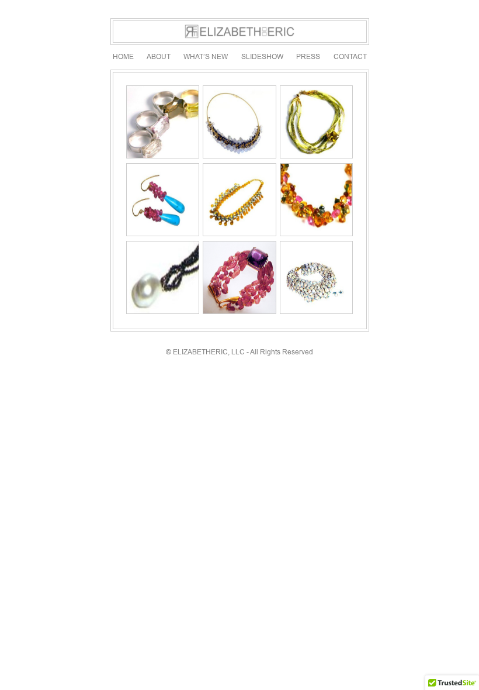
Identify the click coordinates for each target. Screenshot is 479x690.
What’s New (205, 56)
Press (308, 56)
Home (123, 56)
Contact (350, 56)
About (159, 56)
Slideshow (262, 56)
